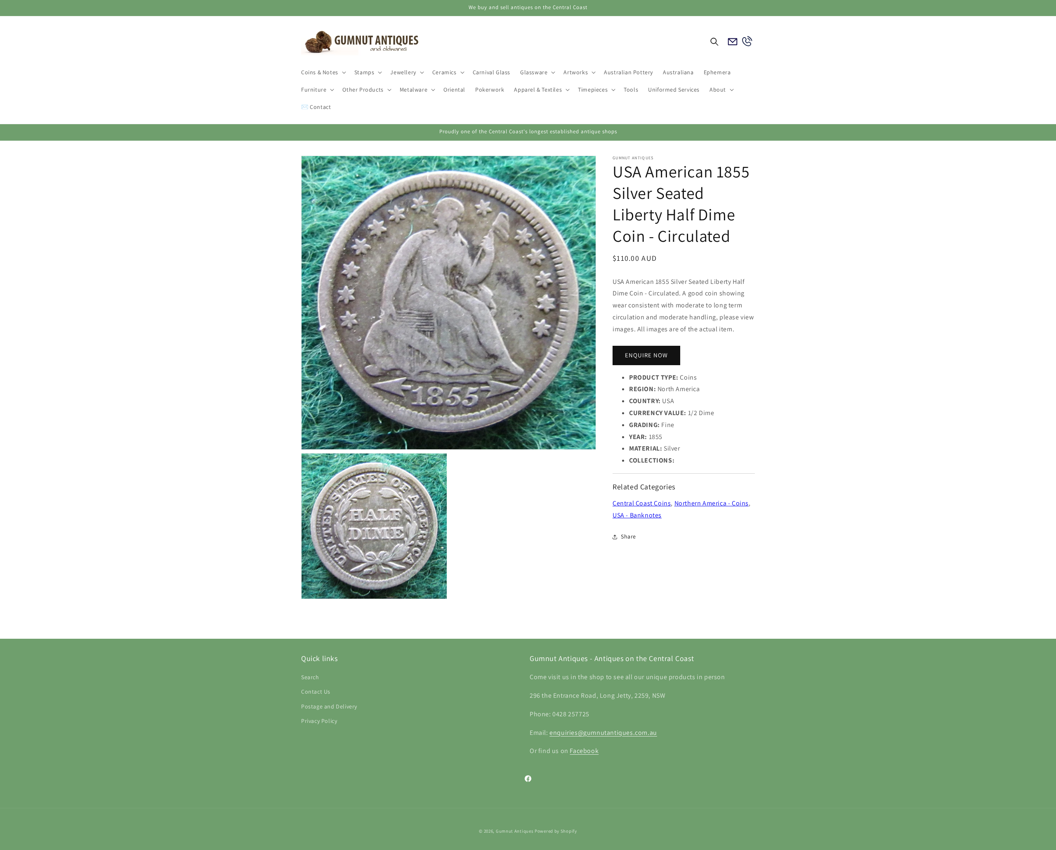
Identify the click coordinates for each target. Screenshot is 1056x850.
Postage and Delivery (329, 706)
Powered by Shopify (556, 831)
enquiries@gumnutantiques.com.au (603, 732)
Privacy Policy (319, 721)
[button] (322, 72)
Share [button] (628, 536)
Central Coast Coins (642, 503)
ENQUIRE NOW (646, 355)
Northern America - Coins (711, 503)
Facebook (584, 751)
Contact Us (315, 692)
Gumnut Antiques (515, 831)
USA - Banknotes (637, 515)
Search (310, 677)
